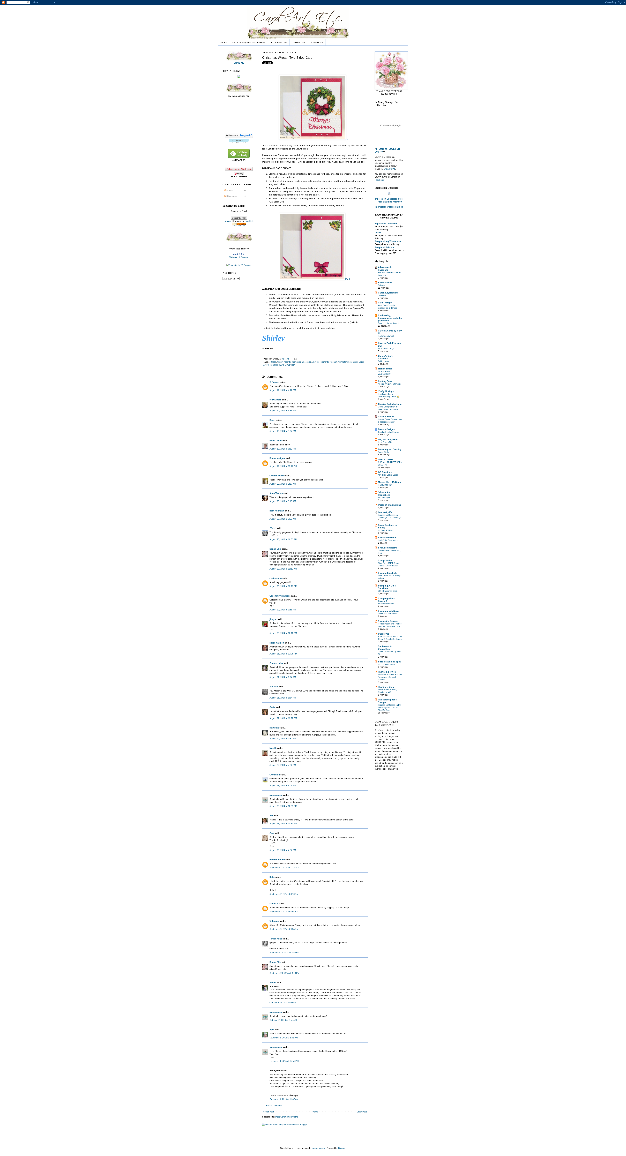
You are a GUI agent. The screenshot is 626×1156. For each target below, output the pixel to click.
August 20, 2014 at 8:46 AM (282, 501)
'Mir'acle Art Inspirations (384, 493)
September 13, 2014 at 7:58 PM (284, 952)
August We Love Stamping (390, 384)
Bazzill (273, 362)
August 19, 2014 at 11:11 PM (283, 466)
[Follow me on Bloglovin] (239, 137)
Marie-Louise (276, 440)
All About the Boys (386, 348)
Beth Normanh (276, 511)
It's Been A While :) (386, 530)
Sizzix (355, 362)
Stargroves (383, 634)
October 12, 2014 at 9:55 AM (283, 1020)
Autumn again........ (386, 497)
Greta (272, 707)
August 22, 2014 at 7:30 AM (282, 738)
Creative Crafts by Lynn (390, 404)
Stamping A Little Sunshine (387, 587)
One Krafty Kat (385, 512)
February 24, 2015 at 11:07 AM (283, 1099)
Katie (272, 877)
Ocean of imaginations (389, 505)
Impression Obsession (301, 362)
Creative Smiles (386, 416)
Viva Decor (290, 365)
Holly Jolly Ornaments (387, 540)
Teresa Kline (275, 939)
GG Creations (385, 472)
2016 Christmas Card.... (388, 591)
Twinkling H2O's (277, 365)
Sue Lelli (274, 686)
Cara (271, 833)
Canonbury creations (280, 596)
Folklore (381, 285)
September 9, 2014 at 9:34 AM (283, 929)
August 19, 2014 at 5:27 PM (282, 431)
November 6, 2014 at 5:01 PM (283, 1037)
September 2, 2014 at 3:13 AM (283, 894)
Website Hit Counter (238, 257)
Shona (272, 982)
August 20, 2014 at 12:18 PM (283, 586)
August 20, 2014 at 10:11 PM (283, 633)
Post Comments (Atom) (286, 1117)
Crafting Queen (277, 475)
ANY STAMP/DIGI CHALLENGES (249, 42)
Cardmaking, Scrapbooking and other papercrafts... (390, 318)
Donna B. (274, 903)
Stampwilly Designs (388, 621)
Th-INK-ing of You (387, 672)
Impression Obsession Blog (389, 207)
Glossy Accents (284, 362)
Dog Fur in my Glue (388, 439)
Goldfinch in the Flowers (388, 432)
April (271, 1029)
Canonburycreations (388, 293)
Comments (231, 196)
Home (223, 42)
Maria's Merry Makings (389, 482)
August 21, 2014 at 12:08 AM (283, 654)
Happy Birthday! (385, 485)
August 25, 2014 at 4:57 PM (282, 850)
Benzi (272, 420)
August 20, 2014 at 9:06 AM (282, 519)
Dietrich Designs (386, 429)
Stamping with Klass (388, 611)
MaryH (272, 748)
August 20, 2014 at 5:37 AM (282, 484)
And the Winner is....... (387, 604)
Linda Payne (389, 169)
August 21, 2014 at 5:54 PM (282, 698)
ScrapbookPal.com (384, 247)
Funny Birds (383, 452)
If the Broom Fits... (386, 442)
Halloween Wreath (386, 336)
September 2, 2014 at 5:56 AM (283, 911)
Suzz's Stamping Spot (389, 662)
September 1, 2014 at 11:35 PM (284, 867)
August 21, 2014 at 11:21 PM (283, 718)
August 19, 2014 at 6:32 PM (282, 449)
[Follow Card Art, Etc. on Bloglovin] (239, 142)
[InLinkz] (239, 76)
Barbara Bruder (277, 859)
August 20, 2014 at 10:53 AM (283, 539)
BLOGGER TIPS (279, 42)
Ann (271, 815)
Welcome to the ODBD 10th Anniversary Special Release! (390, 677)
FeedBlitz (249, 221)
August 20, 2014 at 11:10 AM (283, 569)
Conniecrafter (276, 663)
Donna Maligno (277, 458)
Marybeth (274, 728)
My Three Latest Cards (388, 475)
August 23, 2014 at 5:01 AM (282, 785)
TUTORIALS (299, 42)
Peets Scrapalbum (387, 537)
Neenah (333, 362)
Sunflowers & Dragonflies (385, 647)
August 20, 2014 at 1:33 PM (282, 609)
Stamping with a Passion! (386, 599)
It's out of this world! (386, 664)
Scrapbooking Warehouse (388, 241)
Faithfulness (383, 361)
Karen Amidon (276, 643)
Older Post (362, 1112)
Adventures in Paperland (385, 268)
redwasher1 (275, 399)
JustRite (316, 362)
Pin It (348, 139)
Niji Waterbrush (345, 362)
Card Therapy (385, 302)
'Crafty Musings (386, 391)
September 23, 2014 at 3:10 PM (284, 973)
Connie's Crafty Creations (385, 357)
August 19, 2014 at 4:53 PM (282, 410)
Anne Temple (276, 493)
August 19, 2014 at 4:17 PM (282, 390)
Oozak (378, 232)
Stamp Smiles (385, 560)
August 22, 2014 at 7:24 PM (282, 765)
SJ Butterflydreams (387, 548)
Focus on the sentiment (388, 323)
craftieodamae (385, 369)
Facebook (379, 180)
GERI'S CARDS (385, 459)
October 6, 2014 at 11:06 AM (283, 1002)
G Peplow (274, 382)
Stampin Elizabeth (387, 573)
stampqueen (275, 795)
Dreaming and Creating (389, 449)
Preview (227, 221)
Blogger (341, 1148)
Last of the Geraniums (387, 614)
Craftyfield (274, 774)
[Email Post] (295, 359)
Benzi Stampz (385, 282)
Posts (229, 190)
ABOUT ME (317, 42)
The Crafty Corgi (386, 687)
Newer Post (268, 1112)
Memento (324, 362)
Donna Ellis (275, 549)
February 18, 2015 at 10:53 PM (284, 1061)
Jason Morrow (318, 1148)
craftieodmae (276, 578)
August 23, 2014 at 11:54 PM (283, 823)
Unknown (274, 921)
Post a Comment (274, 1105)
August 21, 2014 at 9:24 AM (282, 677)
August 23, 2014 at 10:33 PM (283, 806)
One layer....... (384, 295)
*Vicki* (272, 528)
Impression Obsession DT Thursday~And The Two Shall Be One (389, 707)
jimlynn (273, 619)
